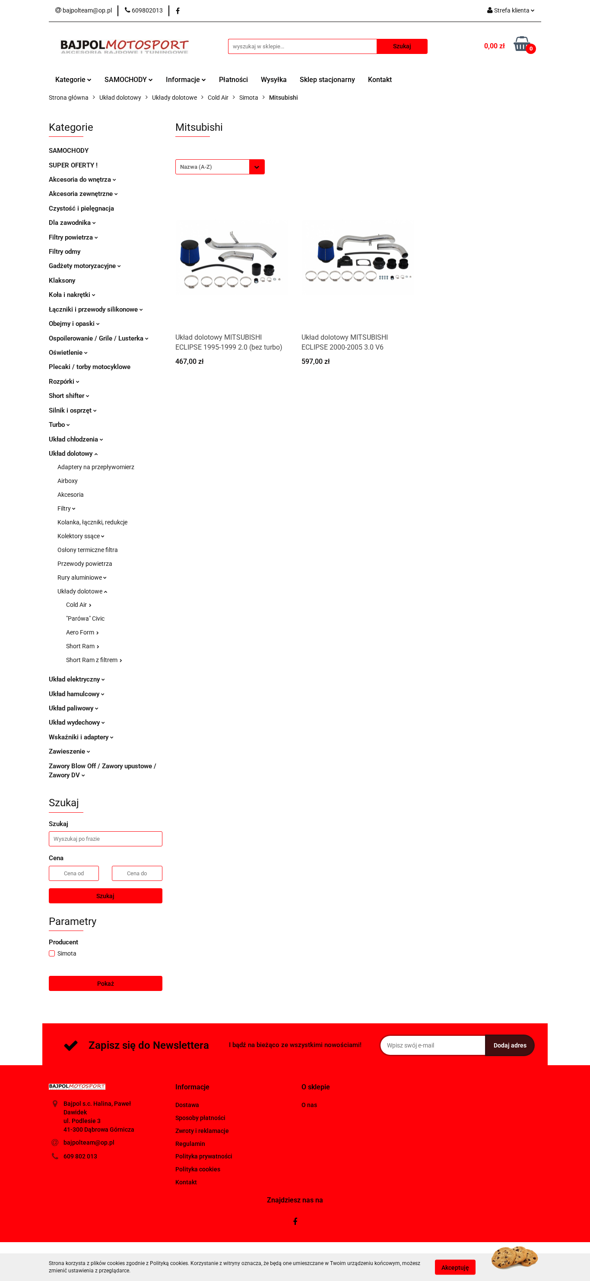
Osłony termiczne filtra (87, 549)
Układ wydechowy (75, 722)
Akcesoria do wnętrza (81, 179)
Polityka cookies (197, 1169)
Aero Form (80, 632)
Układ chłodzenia (74, 439)
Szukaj (105, 896)
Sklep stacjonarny (327, 80)
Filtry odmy (64, 252)
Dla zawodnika (70, 223)
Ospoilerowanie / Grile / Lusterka (97, 338)
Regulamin (190, 1143)
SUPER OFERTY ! (73, 165)
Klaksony (62, 280)
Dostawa (187, 1104)
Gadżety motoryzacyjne (83, 266)
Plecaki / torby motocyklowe (89, 367)
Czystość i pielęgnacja (81, 208)
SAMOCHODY (127, 80)
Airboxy (67, 480)
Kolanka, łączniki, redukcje (92, 522)
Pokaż (105, 983)
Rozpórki (62, 381)
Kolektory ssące (79, 536)
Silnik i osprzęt (71, 410)
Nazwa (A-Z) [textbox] (196, 167)
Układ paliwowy (72, 708)
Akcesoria (70, 494)
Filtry (64, 508)
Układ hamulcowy (75, 694)
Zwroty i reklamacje (202, 1130)
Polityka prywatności (203, 1156)
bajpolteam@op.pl (88, 1142)
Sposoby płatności (200, 1117)
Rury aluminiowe (80, 577)
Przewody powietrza (84, 563)
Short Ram (81, 646)
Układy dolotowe (80, 591)
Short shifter (67, 396)
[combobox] (220, 166)
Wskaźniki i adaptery (79, 737)
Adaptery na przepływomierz (95, 467)
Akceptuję (455, 1267)
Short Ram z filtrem (92, 659)
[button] (192, 1087)
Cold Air (77, 604)
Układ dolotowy (71, 454)
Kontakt (380, 80)
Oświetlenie (66, 353)
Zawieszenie (68, 751)
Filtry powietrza (72, 237)
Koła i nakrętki (70, 295)
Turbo (58, 425)
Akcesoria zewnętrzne (81, 194)
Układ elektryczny (75, 679)
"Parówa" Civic (85, 618)
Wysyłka (274, 80)
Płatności (233, 80)
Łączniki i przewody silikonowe (94, 309)
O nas (309, 1104)
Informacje (184, 80)
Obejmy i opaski (72, 324)
